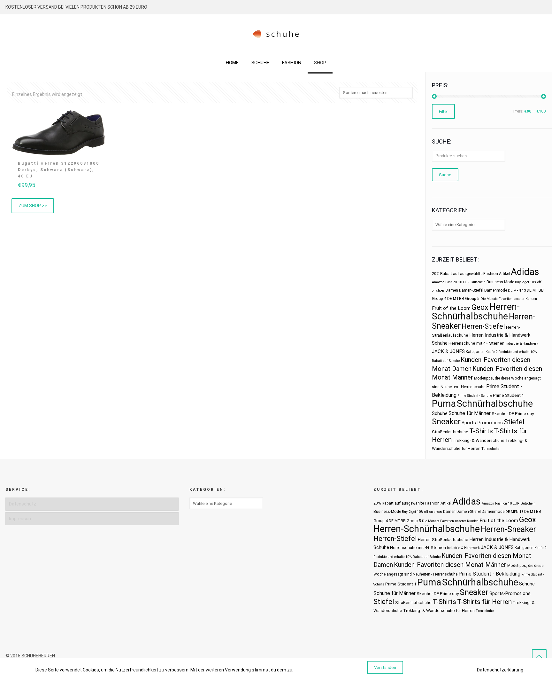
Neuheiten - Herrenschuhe (463, 387)
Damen (452, 290)
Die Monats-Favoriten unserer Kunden (508, 299)
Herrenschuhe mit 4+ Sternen (476, 343)
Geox (479, 307)
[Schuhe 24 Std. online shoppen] (276, 33)
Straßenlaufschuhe (450, 431)
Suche (445, 174)
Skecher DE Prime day (513, 413)
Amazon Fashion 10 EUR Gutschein (459, 282)
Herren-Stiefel (483, 326)
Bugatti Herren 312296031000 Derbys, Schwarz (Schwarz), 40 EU (58, 169)
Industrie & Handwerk (521, 343)
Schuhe (440, 413)
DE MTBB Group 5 (463, 298)
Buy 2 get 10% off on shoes (422, 512)
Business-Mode (500, 282)
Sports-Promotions (482, 422)
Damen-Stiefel (471, 290)
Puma (444, 403)
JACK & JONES (448, 351)
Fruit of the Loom (451, 308)
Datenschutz (22, 503)
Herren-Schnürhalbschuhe (476, 311)
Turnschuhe (490, 449)
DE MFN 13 (517, 290)
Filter (443, 111)
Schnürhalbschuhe (495, 403)
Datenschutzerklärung (500, 669)
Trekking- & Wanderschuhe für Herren (439, 610)
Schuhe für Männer (469, 413)
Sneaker (446, 421)
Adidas (525, 271)
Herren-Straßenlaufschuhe (443, 539)
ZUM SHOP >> (33, 205)
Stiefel (514, 422)
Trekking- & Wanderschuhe (478, 440)
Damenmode (495, 290)
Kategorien (475, 351)
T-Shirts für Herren (484, 602)
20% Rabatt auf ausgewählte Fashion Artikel (471, 273)
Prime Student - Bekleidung (489, 574)
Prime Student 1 (508, 395)
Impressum (21, 518)
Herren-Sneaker (508, 529)
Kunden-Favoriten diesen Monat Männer (450, 564)
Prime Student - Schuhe (474, 396)
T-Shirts (481, 431)
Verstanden (385, 667)
